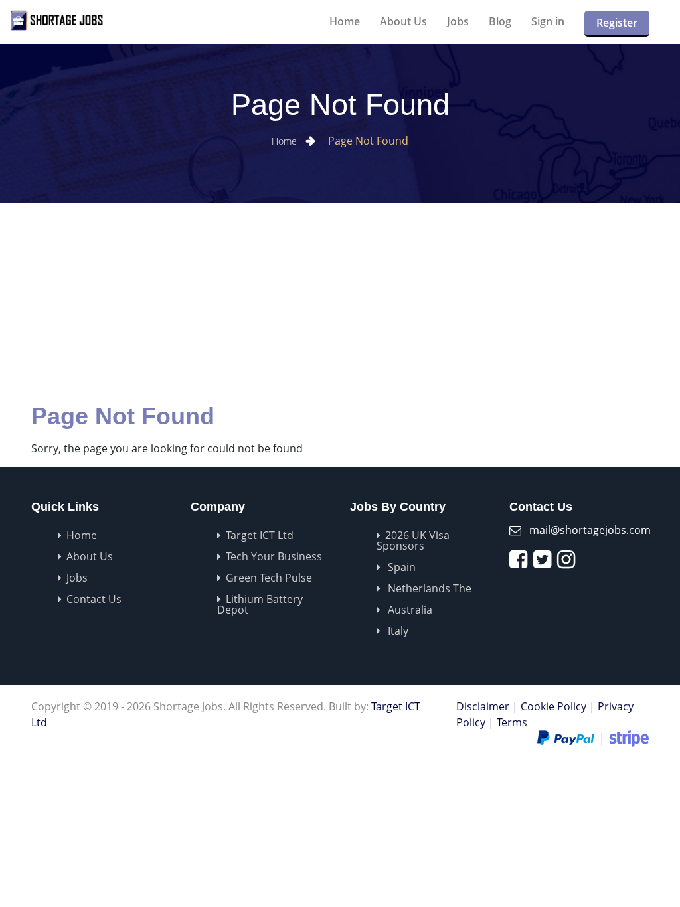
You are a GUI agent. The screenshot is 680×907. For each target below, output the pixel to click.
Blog (500, 21)
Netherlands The (428, 588)
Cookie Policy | (558, 706)
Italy (396, 630)
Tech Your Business (274, 556)
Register (617, 22)
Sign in (547, 21)
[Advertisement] (340, 302)
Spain (400, 567)
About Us (403, 21)
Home (344, 21)
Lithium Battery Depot (260, 604)
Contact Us (94, 599)
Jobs (458, 21)
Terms (512, 722)
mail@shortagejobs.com (590, 530)
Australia (408, 609)
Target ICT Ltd (260, 535)
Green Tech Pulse (269, 577)
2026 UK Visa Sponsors (413, 540)
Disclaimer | (487, 706)
